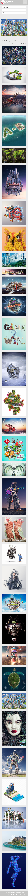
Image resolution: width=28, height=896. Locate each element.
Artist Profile (14, 43)
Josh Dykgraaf (7, 41)
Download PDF (22, 43)
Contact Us (22, 894)
